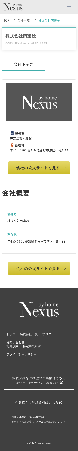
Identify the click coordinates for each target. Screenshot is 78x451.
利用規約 (12, 346)
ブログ (46, 334)
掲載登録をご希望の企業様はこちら (39, 380)
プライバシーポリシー (21, 354)
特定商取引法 (32, 346)
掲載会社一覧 (29, 334)
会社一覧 (23, 20)
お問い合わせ (15, 342)
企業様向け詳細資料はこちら (37, 402)
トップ (10, 334)
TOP (6, 20)
